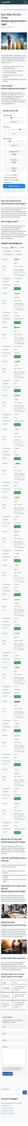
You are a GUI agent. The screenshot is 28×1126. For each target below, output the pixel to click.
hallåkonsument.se (21, 275)
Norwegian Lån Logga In (7, 1110)
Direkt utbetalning (8, 254)
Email (4, 1033)
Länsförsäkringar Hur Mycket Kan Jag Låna (11, 1103)
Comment (5, 1047)
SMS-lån (15, 247)
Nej (17, 174)
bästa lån (9, 846)
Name (4, 1026)
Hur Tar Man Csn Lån (6, 1105)
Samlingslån (19, 254)
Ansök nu (17, 288)
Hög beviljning (7, 250)
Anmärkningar (18, 250)
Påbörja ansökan (14, 186)
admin (3, 27)
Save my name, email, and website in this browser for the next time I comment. (13, 1068)
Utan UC (22, 247)
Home (2, 9)
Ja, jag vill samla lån (9, 174)
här (23, 191)
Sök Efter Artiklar (5, 1089)
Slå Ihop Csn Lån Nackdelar (7, 1113)
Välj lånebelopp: (7, 115)
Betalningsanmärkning (10, 177)
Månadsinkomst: (7, 138)
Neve (2, 1124)
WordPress (13, 1124)
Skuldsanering (8, 182)
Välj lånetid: (6, 127)
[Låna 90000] (5, 2)
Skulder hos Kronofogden (11, 179)
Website (5, 1040)
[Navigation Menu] (25, 2)
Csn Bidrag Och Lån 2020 (7, 1108)
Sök (25, 1092)
